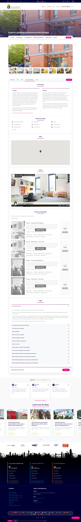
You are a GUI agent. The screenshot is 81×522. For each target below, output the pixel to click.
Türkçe (23, 512)
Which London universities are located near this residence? (23, 356)
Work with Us (33, 475)
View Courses (56, 470)
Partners (49, 6)
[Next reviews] (72, 390)
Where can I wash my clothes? (18, 334)
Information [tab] (12, 79)
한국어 (38, 512)
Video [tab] (22, 79)
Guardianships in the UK (13, 500)
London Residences (12, 478)
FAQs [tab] (37, 79)
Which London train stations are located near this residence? (24, 353)
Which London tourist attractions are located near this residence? (25, 362)
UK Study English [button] (59, 463)
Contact (58, 6)
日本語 (45, 512)
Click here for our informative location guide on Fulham (22, 112)
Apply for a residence (66, 6)
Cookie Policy (44, 520)
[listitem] (12, 71)
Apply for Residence (12, 470)
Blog (53, 6)
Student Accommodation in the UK (15, 497)
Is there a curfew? (15, 344)
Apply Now (68, 37)
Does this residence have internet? (19, 341)
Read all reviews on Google (40, 400)
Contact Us (11, 503)
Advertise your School (57, 475)
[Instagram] (44, 517)
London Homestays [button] (37, 463)
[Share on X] (64, 37)
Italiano (52, 512)
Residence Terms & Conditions (14, 505)
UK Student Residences (13, 494)
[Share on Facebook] (62, 37)
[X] (40, 517)
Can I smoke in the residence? (18, 328)
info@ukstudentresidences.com (14, 1)
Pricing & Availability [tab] (29, 79)
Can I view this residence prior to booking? (20, 325)
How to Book (11, 473)
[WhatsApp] (36, 517)
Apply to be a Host (34, 473)
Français (59, 512)
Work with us (11, 502)
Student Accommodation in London (15, 495)
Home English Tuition (57, 478)
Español (67, 512)
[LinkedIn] (42, 517)
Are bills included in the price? (18, 337)
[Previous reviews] (9, 390)
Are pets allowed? (15, 331)
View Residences (13, 481)
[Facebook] (38, 517)
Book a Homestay (34, 470)
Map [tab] (18, 79)
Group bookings (34, 478)
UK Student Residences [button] (16, 463)
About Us (43, 6)
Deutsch (41, 514)
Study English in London (13, 499)
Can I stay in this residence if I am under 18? (21, 350)
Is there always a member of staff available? (21, 347)
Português (31, 512)
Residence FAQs (11, 475)
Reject (16, 520)
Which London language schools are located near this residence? (25, 359)
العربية (49, 514)
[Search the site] (73, 7)
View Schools (56, 473)
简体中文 (15, 512)
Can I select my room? (16, 306)
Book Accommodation (38, 481)
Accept (10, 520)
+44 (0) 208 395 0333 (25, 1)
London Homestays (12, 492)
